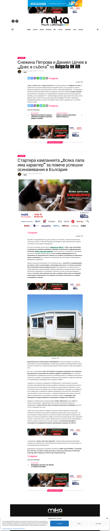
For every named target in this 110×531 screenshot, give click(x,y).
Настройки (98, 523)
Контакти (80, 29)
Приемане (59, 523)
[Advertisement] (55, 45)
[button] (107, 518)
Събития (35, 29)
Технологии (67, 29)
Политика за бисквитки (7, 528)
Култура (42, 29)
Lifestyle (60, 29)
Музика (29, 29)
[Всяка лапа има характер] (55, 13)
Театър (74, 29)
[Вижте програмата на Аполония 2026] (55, 6)
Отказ (79, 523)
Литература (48, 29)
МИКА (25, 72)
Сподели (53, 78)
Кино (54, 29)
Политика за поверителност (19, 528)
